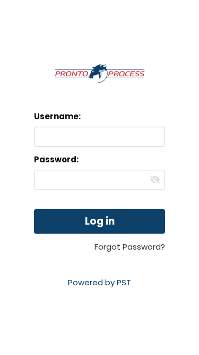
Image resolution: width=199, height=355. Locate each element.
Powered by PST (99, 282)
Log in (100, 221)
